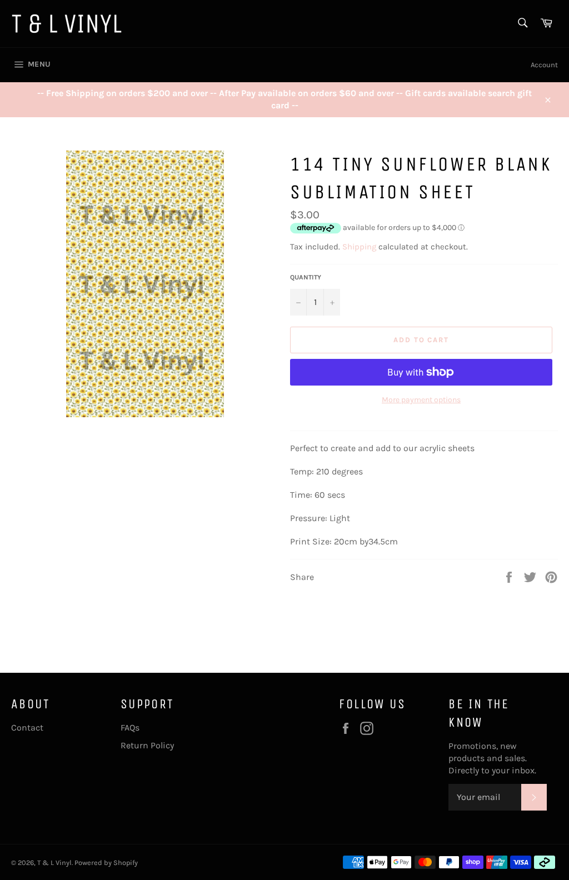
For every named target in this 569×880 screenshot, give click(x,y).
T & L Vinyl (54, 862)
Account (544, 65)
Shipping (359, 247)
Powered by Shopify (106, 862)
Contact (27, 727)
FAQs (130, 727)
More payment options (421, 399)
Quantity (305, 277)
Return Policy (147, 745)
